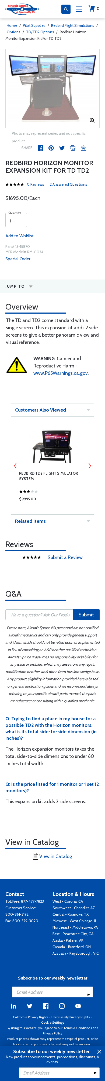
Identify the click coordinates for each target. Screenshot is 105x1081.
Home (12, 25)
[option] (52, 88)
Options (13, 31)
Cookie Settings (52, 1022)
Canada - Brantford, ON (71, 946)
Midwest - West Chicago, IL (74, 920)
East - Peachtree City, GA (72, 933)
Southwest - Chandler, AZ (73, 907)
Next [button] (89, 465)
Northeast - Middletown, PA (75, 927)
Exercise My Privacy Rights (70, 1017)
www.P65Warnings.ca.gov (60, 373)
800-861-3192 (17, 914)
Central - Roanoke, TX (70, 914)
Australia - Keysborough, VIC (75, 953)
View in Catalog (55, 856)
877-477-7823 (32, 901)
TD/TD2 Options (40, 31)
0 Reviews (35, 184)
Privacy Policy (52, 1033)
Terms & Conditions (77, 1028)
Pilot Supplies (34, 25)
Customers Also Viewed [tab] (40, 410)
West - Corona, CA (67, 901)
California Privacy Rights (30, 1017)
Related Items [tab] (30, 521)
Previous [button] (15, 465)
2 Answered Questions (68, 184)
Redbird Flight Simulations (72, 25)
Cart (98, 8)
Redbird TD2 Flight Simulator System (48, 476)
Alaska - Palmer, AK (67, 940)
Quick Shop (52, 500)
